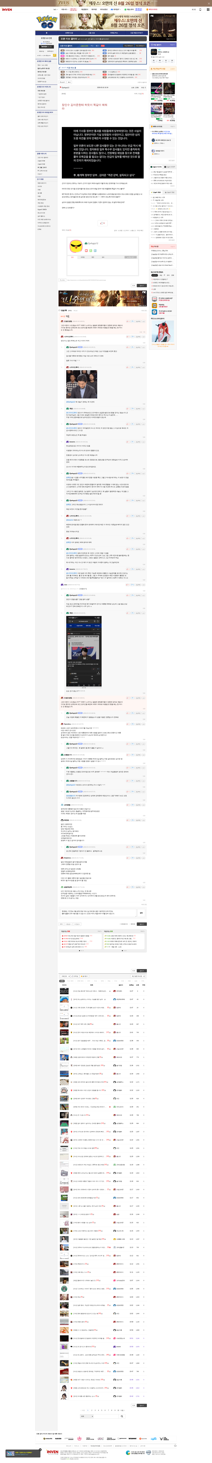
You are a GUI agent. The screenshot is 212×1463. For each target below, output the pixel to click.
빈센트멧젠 (119, 1041)
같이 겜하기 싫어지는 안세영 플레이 (87, 1123)
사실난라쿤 (119, 1049)
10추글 (76, 976)
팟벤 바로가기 (42, 183)
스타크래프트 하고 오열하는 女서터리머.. (88, 1388)
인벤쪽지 (86, 250)
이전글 (76, 924)
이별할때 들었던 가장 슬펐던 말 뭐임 (87, 1239)
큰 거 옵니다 (79, 1115)
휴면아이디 (119, 1264)
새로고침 (144, 310)
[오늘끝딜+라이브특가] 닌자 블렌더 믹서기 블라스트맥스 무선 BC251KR (163, 261)
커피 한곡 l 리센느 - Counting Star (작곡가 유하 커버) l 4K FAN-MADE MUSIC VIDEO (102, 1107)
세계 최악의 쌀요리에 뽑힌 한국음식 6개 (88, 1082)
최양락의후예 (120, 999)
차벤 (39, 189)
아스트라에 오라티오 (44, 226)
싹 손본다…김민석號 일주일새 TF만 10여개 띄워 (91, 1355)
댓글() (141, 93)
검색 (54, 55)
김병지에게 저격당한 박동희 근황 (86, 1057)
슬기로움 (119, 1065)
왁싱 (76, 1297)
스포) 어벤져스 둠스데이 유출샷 (85, 1231)
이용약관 (84, 1446)
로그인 (194, 9)
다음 (122, 1410)
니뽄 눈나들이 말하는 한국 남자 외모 (87, 1206)
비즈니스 (76, 1446)
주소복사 (62, 280)
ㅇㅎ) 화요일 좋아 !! (81, 1214)
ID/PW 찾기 (50, 51)
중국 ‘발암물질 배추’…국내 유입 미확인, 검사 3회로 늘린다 (94, 1041)
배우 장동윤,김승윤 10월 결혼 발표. (86, 1065)
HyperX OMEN (42, 209)
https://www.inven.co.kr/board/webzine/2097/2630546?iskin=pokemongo (86, 280)
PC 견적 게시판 (42, 170)
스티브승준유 (120, 1280)
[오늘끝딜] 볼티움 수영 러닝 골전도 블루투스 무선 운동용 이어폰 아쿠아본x (163, 258)
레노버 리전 (41, 213)
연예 (80, 981)
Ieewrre (118, 1346)
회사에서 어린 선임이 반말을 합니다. (87, 1090)
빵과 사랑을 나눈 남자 (82, 1222)
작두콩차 (119, 991)
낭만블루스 (119, 1082)
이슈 (70, 981)
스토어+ (172, 69)
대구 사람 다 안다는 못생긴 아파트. (86, 1380)
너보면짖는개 (120, 1338)
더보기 (95, 250)
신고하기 (126, 230)
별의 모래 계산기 (43, 116)
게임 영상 (41, 203)
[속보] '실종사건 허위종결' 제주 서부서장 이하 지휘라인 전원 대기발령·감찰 (99, 1016)
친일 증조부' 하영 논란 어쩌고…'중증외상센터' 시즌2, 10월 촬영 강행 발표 (99, 991)
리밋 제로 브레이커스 (44, 219)
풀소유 (118, 1024)
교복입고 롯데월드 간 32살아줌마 (86, 1074)
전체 (62, 981)
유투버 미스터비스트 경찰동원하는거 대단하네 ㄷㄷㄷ (92, 1247)
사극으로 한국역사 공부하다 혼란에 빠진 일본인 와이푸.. (93, 1131)
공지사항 (142, 1446)
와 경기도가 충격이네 (82, 1346)
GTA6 (39, 229)
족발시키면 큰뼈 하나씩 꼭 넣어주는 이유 (88, 1363)
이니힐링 (90, 250)
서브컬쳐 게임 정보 (43, 206)
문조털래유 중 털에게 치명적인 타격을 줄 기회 (90, 1338)
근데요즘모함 (120, 1165)
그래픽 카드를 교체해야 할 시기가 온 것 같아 (90, 1140)
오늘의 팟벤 (41, 164)
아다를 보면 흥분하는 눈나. (84, 1396)
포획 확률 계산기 (43, 123)
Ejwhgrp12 (65, 87)
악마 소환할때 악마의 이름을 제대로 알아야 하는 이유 (92, 1049)
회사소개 (68, 1446)
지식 (115, 981)
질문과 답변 (42, 94)
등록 (141, 913)
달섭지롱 (119, 1330)
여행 (39, 196)
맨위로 (133, 924)
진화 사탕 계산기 (43, 119)
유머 (88, 981)
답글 (141, 332)
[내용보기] (83, 589)
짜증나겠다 (79, 1322)
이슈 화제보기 (140, 46)
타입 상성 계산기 (43, 126)
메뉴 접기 (131, 257)
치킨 (117, 1098)
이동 (144, 332)
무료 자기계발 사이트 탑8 (83, 1148)
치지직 (40, 186)
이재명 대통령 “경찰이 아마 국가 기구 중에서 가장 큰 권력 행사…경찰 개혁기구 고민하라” (104, 1181)
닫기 (40, 1449)
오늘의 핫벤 (41, 161)
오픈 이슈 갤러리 (43, 157)
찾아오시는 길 (133, 1446)
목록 (135, 93)
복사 (69, 82)
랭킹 (93, 257)
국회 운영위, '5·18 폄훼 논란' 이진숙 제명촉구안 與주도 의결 (94, 1007)
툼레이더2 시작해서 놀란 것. (84, 1280)
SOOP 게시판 (42, 81)
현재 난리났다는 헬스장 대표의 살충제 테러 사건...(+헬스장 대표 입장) (98, 1173)
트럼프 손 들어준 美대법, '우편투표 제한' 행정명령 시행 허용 (94, 1371)
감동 (135, 981)
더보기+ (100, 931)
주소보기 (62, 82)
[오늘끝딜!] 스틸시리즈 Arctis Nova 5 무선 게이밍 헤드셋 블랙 (163, 265)
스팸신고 (133, 230)
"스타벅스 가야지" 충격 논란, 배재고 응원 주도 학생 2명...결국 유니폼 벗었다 (100, 1289)
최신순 (76, 310)
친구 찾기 (41, 97)
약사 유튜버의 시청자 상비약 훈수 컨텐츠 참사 (90, 1189)
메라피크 (119, 1057)
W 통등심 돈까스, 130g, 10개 (159, 250)
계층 (129, 981)
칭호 (103, 257)
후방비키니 (79, 1264)
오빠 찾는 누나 (80, 1272)
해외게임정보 (42, 199)
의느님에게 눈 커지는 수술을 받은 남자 (88, 999)
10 (118, 1410)
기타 (142, 981)
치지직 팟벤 (41, 78)
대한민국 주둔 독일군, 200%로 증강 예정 (88, 1165)
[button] (79, 950)
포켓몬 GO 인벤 (46, 38)
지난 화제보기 (128, 46)
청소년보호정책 (107, 1446)
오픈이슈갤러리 (142, 82)
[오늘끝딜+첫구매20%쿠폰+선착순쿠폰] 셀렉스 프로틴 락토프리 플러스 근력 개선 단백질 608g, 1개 (163, 254)
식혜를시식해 (120, 1239)
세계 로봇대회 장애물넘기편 (84, 1198)
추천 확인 (140, 230)
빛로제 (118, 1007)
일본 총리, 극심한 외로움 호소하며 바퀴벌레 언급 (91, 1305)
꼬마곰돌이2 (120, 1247)
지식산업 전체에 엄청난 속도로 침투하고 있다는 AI (91, 1156)
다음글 (68, 924)
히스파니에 (119, 1231)
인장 (72, 257)
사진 (122, 981)
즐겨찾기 (85, 976)
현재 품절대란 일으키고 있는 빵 (85, 1313)
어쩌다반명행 (120, 1355)
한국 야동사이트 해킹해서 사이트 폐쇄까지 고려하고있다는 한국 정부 (97, 1032)
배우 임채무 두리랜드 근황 (84, 1098)
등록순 (70, 310)
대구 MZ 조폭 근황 (81, 1024)
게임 (109, 981)
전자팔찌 (119, 1090)
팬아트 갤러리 (42, 104)
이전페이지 (124, 924)
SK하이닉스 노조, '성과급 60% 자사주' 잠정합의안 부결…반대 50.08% (98, 1256)
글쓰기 (142, 971)
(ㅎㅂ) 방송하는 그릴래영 (83, 1330)
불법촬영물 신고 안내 (120, 1446)
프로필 (82, 257)
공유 (115, 230)
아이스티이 (119, 1107)
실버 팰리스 (41, 216)
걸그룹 (40, 193)
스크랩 (120, 230)
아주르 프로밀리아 (43, 222)
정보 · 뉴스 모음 (42, 65)
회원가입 (41, 51)
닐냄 (117, 1214)
